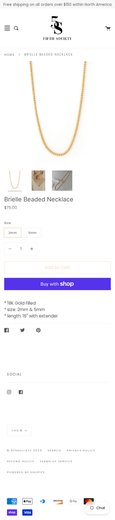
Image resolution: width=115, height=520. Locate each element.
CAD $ (17, 430)
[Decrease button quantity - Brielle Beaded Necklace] (11, 248)
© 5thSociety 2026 (24, 450)
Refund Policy (20, 461)
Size (7, 223)
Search (54, 450)
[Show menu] (7, 28)
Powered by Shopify (26, 472)
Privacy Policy (81, 450)
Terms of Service (56, 461)
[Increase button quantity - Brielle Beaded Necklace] (31, 248)
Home (9, 55)
